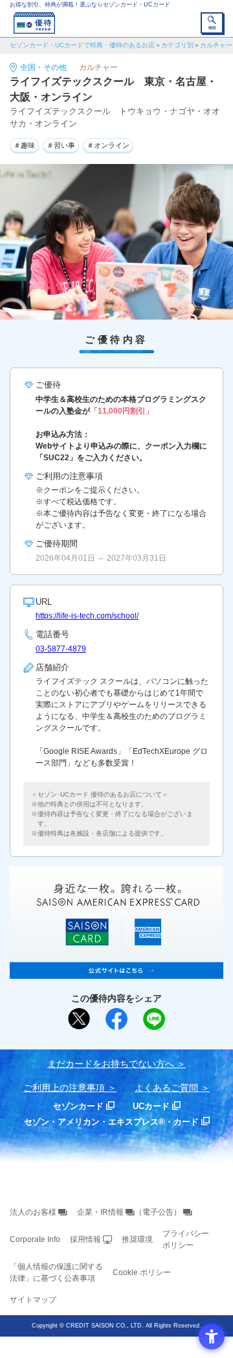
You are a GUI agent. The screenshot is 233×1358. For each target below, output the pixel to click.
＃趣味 (24, 145)
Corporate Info (35, 1239)
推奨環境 (137, 1239)
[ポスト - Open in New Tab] (79, 1019)
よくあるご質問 (166, 1088)
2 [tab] (122, 312)
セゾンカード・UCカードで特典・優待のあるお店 (82, 45)
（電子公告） (158, 1212)
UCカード (151, 1106)
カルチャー (216, 45)
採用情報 (85, 1239)
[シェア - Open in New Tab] (116, 1019)
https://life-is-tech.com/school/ (87, 615)
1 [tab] (111, 312)
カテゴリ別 (177, 45)
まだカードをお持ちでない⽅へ (110, 1064)
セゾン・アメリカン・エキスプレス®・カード (111, 1122)
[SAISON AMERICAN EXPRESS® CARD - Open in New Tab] (116, 971)
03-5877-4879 (61, 648)
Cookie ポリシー (142, 1272)
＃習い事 (61, 145)
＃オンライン (108, 145)
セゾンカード (78, 1106)
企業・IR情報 (100, 1212)
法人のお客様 (33, 1212)
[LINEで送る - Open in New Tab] (154, 1019)
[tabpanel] (116, 242)
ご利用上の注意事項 (64, 1088)
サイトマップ (33, 1299)
